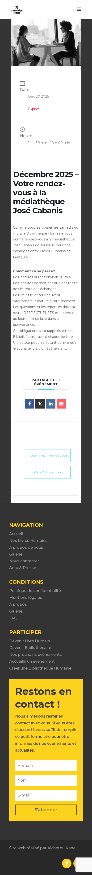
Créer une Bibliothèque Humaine (40, 668)
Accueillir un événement (32, 661)
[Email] (61, 404)
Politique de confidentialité (35, 590)
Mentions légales (25, 597)
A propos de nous (26, 547)
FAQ (13, 618)
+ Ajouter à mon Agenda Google (47, 455)
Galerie (15, 554)
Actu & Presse (22, 568)
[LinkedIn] (50, 404)
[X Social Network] (40, 404)
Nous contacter (24, 561)
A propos (18, 604)
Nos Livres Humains (28, 540)
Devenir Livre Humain (29, 641)
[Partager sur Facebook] (29, 404)
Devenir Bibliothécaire (30, 647)
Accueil (16, 533)
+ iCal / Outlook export (47, 472)
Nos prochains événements (35, 654)
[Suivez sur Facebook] (66, 863)
